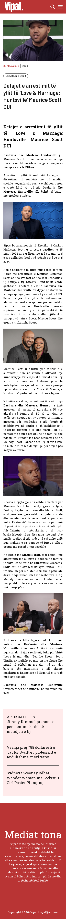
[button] (53, 7)
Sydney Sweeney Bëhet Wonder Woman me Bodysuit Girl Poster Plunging (33, 778)
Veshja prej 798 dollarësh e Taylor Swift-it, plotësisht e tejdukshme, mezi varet (31, 752)
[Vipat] (13, 7)
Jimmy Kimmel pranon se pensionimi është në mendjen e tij (30, 726)
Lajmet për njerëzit (16, 75)
